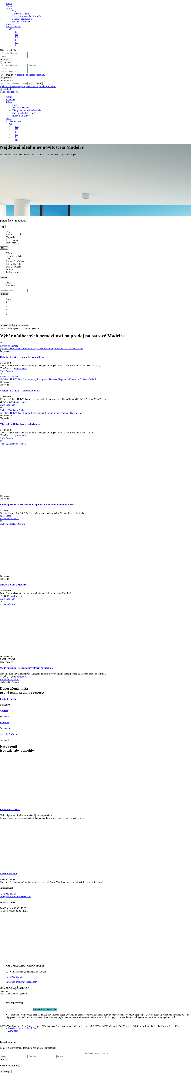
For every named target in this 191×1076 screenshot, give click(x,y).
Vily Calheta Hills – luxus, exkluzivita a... (20, 424)
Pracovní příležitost (21, 21)
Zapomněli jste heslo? (45, 86)
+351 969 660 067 (8, 893)
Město (4, 248)
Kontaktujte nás (13, 26)
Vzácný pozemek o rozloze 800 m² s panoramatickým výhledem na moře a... (38, 504)
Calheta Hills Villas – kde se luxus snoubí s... (22, 357)
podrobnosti (21, 368)
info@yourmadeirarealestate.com (15, 896)
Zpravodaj (13, 1031)
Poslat (4, 1059)
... (100, 365)
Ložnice (4, 294)
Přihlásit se (6, 59)
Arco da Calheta (8, 734)
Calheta (4, 710)
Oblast (4, 277)
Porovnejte (5, 1072)
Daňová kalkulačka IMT (23, 19)
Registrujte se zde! (26, 86)
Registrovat (6, 78)
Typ (2, 227)
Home (9, 3)
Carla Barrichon (7, 371)
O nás (8, 24)
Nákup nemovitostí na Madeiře (26, 16)
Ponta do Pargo (8, 699)
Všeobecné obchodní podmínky (30, 74)
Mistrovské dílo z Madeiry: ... (15, 584)
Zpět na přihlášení (8, 86)
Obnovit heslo (35, 83)
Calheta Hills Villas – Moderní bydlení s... (21, 390)
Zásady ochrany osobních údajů (23, 1028)
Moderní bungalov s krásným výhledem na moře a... (26, 668)
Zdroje (9, 8)
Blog (14, 11)
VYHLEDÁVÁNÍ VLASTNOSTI (14, 326)
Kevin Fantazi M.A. (9, 518)
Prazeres (4, 722)
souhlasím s (24, 74)
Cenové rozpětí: (7, 320)
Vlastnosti (10, 6)
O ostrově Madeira (20, 14)
